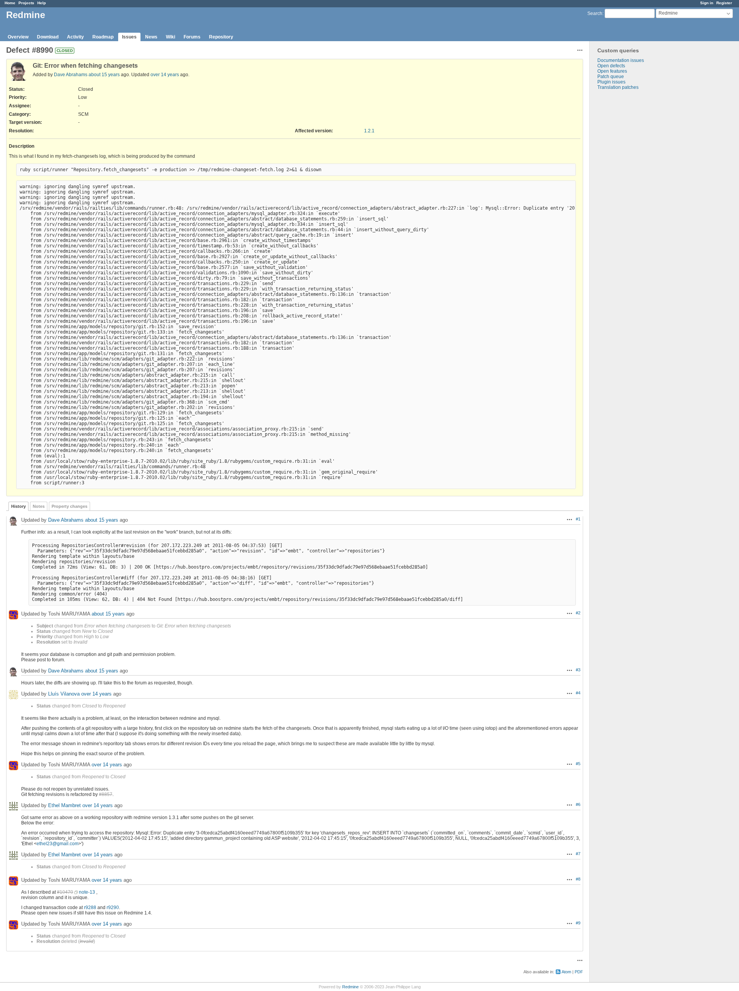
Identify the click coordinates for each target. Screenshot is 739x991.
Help (41, 3)
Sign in (706, 3)
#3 (578, 669)
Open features (612, 71)
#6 (578, 804)
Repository (221, 37)
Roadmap (103, 37)
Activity (75, 37)
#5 (578, 763)
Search (594, 13)
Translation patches (618, 87)
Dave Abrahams (70, 74)
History (18, 506)
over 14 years (164, 74)
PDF (579, 971)
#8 (578, 879)
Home (10, 3)
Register (724, 3)
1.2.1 (369, 130)
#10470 (65, 892)
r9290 (113, 907)
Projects (26, 3)
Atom (566, 971)
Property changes (69, 506)
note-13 (87, 892)
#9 (578, 923)
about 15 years (104, 74)
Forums (192, 37)
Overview (18, 37)
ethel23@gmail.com (58, 843)
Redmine (350, 986)
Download (48, 37)
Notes (39, 506)
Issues (129, 37)
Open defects (611, 65)
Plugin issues (611, 82)
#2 (578, 613)
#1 (578, 519)
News (151, 37)
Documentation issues (620, 60)
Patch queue (610, 76)
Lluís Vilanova (64, 694)
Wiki (170, 37)
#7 (578, 853)
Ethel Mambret (64, 805)
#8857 (105, 794)
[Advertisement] (628, 210)
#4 (578, 693)
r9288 (90, 907)
